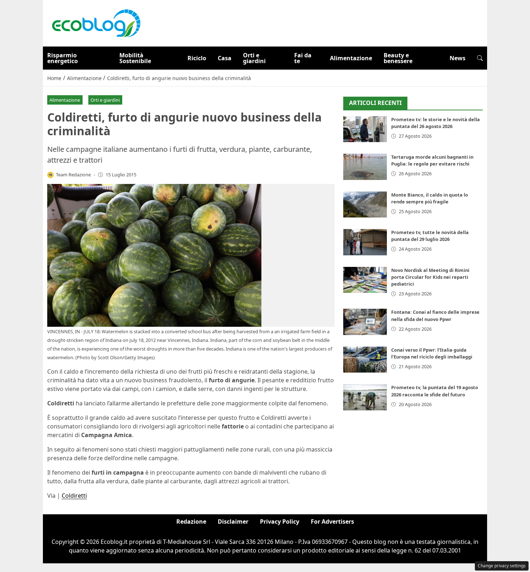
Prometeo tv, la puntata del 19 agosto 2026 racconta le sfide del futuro (434, 390)
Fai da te (303, 58)
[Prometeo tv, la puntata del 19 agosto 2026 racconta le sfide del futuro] (365, 397)
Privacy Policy (279, 521)
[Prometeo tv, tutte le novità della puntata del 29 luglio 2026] (365, 242)
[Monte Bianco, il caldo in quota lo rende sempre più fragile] (365, 205)
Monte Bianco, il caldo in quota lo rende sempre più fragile (429, 198)
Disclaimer (233, 521)
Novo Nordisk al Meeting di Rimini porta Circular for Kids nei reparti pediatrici (430, 277)
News (457, 58)
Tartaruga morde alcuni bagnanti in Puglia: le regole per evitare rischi (432, 160)
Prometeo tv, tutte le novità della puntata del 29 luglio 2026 (430, 235)
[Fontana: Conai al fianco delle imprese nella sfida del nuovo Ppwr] (365, 322)
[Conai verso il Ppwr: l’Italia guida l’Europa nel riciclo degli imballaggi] (365, 360)
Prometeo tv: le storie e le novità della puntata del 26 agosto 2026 (435, 122)
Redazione (191, 521)
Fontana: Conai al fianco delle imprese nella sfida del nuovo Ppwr (435, 315)
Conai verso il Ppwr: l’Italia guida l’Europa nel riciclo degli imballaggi (431, 353)
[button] (480, 58)
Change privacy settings (502, 566)
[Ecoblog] (96, 23)
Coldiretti (74, 496)
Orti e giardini (254, 58)
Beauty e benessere (398, 58)
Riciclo (196, 58)
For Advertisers (332, 521)
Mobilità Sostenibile (135, 58)
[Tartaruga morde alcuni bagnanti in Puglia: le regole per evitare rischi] (365, 167)
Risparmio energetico (62, 58)
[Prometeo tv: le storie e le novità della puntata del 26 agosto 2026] (365, 129)
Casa (224, 58)
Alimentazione (351, 58)
